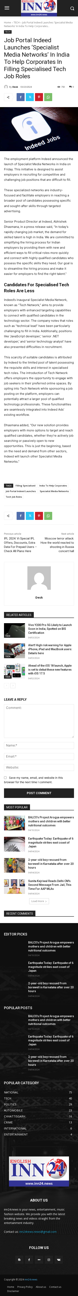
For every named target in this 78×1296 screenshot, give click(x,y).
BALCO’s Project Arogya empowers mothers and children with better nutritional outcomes (51, 821)
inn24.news (31, 1279)
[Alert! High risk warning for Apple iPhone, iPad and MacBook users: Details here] (14, 650)
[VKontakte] (59, 1260)
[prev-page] (6, 685)
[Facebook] (21, 97)
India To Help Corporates (53, 485)
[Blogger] (19, 1260)
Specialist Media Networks (54, 491)
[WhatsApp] (48, 97)
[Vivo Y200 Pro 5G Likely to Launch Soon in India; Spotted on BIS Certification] (14, 630)
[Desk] (6, 87)
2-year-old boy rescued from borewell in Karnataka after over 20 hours (51, 863)
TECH (17, 22)
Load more (37, 901)
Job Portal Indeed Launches (21, 491)
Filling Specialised (25, 485)
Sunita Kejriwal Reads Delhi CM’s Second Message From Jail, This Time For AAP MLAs (49, 884)
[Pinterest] (39, 97)
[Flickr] (39, 1260)
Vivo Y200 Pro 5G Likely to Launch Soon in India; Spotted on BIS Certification (50, 628)
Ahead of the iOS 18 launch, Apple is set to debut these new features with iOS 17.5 (50, 669)
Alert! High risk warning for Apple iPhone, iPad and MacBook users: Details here (50, 649)
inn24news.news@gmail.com (38, 1232)
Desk (15, 86)
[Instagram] (49, 1260)
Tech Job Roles (14, 496)
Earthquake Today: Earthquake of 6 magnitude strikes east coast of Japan (50, 842)
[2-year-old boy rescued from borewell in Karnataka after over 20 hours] (14, 865)
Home (7, 22)
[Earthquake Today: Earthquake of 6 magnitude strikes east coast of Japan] (14, 844)
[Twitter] (30, 97)
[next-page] (12, 685)
